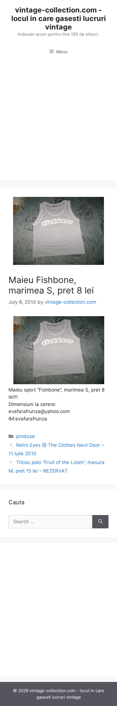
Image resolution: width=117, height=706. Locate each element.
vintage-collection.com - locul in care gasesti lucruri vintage (58, 18)
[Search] (100, 522)
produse (25, 436)
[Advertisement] (58, 121)
